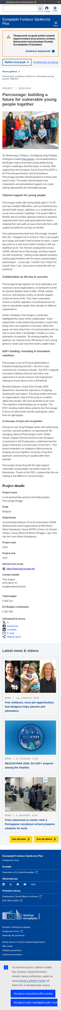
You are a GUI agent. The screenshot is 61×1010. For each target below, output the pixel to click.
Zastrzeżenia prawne (12, 954)
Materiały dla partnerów (13, 935)
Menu (55, 26)
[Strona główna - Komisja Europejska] (23, 915)
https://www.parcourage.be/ (21, 568)
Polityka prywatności (11, 950)
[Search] (40, 8)
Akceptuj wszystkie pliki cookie (33, 993)
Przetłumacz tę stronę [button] (45, 62)
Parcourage (28, 159)
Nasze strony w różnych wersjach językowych (23, 942)
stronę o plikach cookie (32, 980)
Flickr (33, 884)
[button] (6, 622)
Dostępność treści (10, 860)
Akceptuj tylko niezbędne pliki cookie (35, 1002)
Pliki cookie (7, 946)
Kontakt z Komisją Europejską (16, 927)
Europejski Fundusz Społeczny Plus (22, 856)
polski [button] (55, 11)
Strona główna (9, 71)
